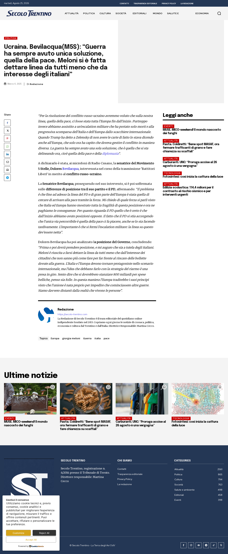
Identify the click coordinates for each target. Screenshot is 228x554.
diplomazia (110, 153)
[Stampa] (7, 169)
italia (97, 338)
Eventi (168, 126)
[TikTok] (213, 545)
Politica (10, 38)
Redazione (36, 84)
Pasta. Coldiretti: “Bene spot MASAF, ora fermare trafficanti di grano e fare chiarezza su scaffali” (191, 148)
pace (106, 338)
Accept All (31, 539)
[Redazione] (46, 318)
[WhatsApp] (7, 146)
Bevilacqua (70, 169)
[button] (219, 13)
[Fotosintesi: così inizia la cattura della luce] (198, 399)
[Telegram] (7, 177)
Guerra (87, 338)
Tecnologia (172, 173)
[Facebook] (7, 123)
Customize (18, 533)
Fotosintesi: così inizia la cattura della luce (193, 176)
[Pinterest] (7, 138)
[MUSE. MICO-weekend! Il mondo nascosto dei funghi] (30, 399)
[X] (7, 130)
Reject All (44, 533)
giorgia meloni (71, 338)
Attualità (171, 140)
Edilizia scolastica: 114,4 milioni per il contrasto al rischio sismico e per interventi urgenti (188, 191)
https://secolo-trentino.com (72, 314)
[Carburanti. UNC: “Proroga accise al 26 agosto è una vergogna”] (142, 399)
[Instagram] (191, 545)
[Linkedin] (7, 154)
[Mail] (198, 545)
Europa (55, 338)
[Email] (7, 162)
